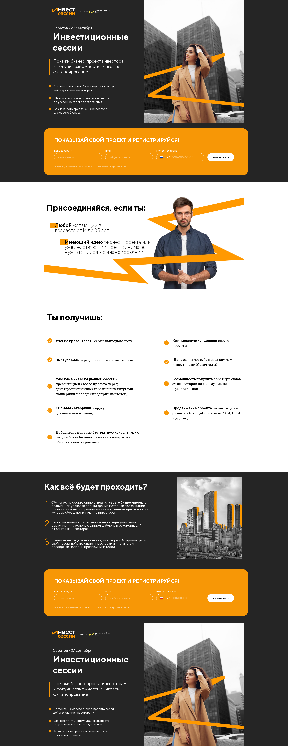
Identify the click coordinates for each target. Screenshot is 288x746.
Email (108, 150)
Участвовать (221, 157)
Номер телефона (166, 150)
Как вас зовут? (63, 150)
